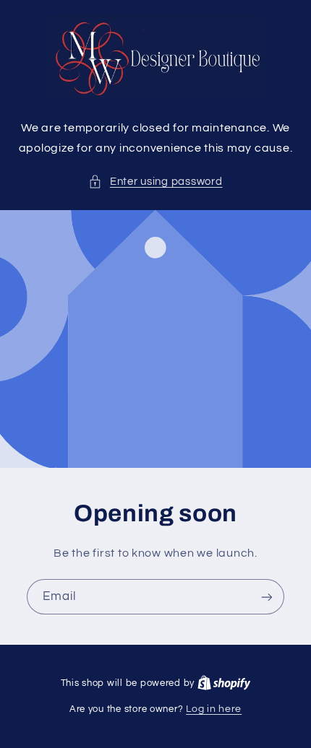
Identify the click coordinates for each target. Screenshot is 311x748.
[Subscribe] (267, 596)
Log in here (214, 709)
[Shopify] (224, 683)
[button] (155, 182)
